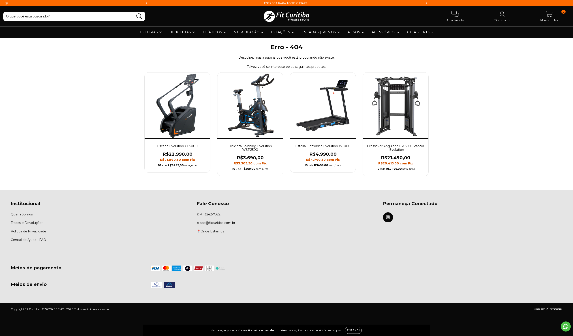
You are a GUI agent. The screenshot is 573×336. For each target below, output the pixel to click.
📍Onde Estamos (210, 231)
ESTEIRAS (149, 32)
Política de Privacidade (28, 231)
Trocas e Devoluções (27, 223)
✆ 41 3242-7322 (208, 214)
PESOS (354, 32)
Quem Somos (22, 214)
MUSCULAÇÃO (247, 32)
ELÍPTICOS (213, 32)
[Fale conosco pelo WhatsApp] (566, 326)
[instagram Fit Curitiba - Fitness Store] (6, 3)
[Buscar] (139, 16)
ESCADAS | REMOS (319, 32)
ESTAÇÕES (281, 32)
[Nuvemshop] (548, 309)
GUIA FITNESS (420, 32)
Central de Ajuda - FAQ (28, 240)
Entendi (353, 330)
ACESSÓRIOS (384, 32)
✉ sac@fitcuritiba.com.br (216, 223)
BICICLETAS (180, 32)
